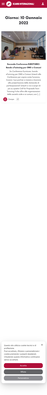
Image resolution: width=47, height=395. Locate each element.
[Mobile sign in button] (43, 3)
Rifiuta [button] (23, 372)
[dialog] (23, 362)
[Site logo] (20, 4)
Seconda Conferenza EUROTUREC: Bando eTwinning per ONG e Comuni (23, 66)
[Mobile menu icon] (3, 4)
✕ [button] (42, 344)
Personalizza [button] (23, 378)
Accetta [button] (23, 365)
